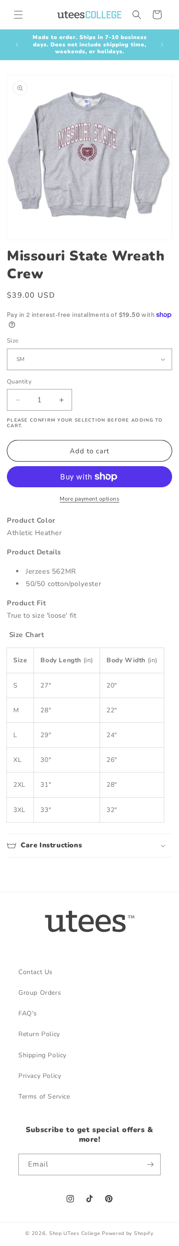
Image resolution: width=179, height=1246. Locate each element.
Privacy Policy (39, 1075)
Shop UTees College (75, 1233)
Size (13, 341)
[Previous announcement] (17, 44)
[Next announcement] (162, 44)
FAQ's (27, 1013)
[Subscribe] (150, 1164)
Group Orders (39, 992)
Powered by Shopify (128, 1233)
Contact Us (35, 972)
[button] (18, 15)
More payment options (89, 498)
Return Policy (39, 1034)
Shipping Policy (42, 1055)
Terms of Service (44, 1096)
